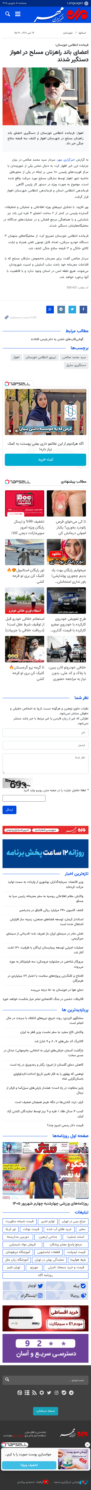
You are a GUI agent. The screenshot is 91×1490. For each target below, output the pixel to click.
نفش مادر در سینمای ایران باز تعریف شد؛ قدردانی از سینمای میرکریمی (44, 936)
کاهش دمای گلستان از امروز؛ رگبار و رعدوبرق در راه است (46, 1064)
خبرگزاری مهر (66, 159)
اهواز (16, 357)
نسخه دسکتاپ (45, 1411)
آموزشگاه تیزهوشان (18, 1252)
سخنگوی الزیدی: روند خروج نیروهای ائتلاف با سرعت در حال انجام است (44, 1021)
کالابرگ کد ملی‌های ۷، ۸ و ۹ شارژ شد (58, 1041)
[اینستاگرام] (56, 1393)
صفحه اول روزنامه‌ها (70, 1136)
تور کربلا (11, 1229)
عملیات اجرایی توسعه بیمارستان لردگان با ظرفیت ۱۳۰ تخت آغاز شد (45, 950)
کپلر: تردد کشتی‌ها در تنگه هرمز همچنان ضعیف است (49, 1102)
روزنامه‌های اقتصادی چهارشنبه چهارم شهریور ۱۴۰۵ (45, 1204)
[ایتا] (19, 1393)
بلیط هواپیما (78, 1259)
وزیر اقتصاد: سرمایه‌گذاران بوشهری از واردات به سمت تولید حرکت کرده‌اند (45, 884)
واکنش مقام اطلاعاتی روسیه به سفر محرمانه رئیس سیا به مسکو (46, 899)
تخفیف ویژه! (29, 1465)
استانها (82, 33)
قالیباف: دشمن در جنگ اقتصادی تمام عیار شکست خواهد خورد (43, 999)
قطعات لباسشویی (48, 1252)
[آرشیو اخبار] (27, 1393)
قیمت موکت (31, 1229)
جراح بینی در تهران (73, 1221)
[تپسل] (6, 383)
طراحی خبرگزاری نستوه (66, 1482)
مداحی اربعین (48, 1237)
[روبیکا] (42, 1393)
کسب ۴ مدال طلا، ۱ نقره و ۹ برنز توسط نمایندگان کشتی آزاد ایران (45, 1114)
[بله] (64, 1393)
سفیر (82, 1229)
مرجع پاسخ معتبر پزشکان (66, 1244)
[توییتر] (49, 1393)
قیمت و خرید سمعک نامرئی (66, 1267)
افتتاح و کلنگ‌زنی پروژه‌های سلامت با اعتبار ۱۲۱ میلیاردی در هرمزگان (45, 978)
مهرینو (34, 1267)
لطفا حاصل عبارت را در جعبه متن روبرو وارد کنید (56, 790)
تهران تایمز (13, 1267)
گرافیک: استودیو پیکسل (30, 1482)
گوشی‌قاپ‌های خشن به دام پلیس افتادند (57, 339)
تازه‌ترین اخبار (76, 874)
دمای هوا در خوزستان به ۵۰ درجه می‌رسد (57, 990)
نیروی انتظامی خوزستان (41, 357)
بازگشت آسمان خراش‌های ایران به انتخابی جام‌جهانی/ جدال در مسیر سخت (43, 1053)
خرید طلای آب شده (59, 1229)
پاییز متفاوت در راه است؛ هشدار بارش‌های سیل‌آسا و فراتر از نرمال (44, 1090)
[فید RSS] (34, 1393)
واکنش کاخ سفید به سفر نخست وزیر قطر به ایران (51, 1032)
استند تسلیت (75, 1237)
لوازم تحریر (48, 1221)
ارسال (9, 809)
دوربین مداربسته (18, 1237)
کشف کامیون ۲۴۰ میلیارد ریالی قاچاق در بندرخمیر (51, 910)
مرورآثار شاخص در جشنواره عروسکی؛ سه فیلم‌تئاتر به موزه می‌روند (46, 964)
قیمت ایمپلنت (76, 1252)
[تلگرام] (71, 1393)
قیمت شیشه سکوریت (20, 1221)
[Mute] (17, 431)
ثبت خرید (45, 459)
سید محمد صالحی (74, 357)
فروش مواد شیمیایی (22, 1244)
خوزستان (68, 33)
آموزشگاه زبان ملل (17, 1259)
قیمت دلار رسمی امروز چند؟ (65, 1125)
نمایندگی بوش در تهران (49, 1259)
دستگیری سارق (76, 365)
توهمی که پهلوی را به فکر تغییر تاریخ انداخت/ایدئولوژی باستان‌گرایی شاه (48, 1076)
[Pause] (10, 431)
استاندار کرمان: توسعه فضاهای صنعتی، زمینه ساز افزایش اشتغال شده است (46, 922)
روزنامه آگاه (45, 1275)
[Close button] (87, 1444)
